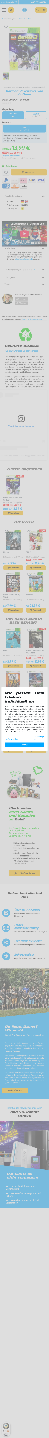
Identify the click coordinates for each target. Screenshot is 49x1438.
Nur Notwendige (11, 739)
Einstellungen (39, 737)
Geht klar (24, 744)
